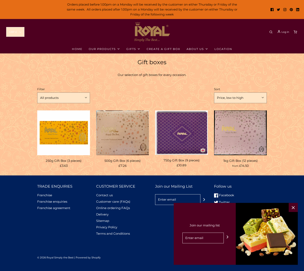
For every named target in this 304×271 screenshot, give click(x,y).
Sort (217, 89)
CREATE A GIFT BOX (163, 49)
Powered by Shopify (88, 257)
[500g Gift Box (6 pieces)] (122, 132)
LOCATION (223, 49)
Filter (41, 89)
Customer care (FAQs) (113, 202)
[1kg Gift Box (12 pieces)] (240, 132)
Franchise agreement (53, 208)
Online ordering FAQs (113, 208)
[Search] (270, 32)
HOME (77, 49)
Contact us (104, 195)
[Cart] (295, 32)
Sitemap (102, 221)
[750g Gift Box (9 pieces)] (181, 132)
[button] (15, 32)
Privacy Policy (106, 227)
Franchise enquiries (52, 202)
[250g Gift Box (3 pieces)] (63, 132)
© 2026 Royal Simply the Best (55, 257)
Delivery (102, 214)
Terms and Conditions (113, 233)
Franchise (44, 195)
